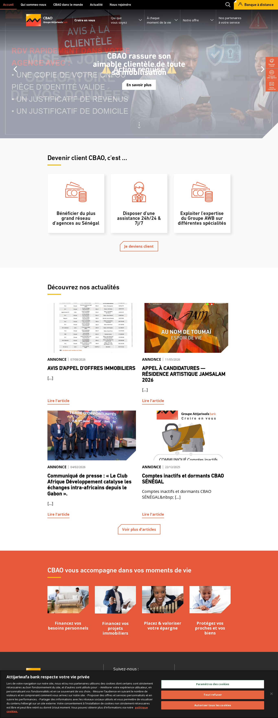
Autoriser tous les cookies (212, 705)
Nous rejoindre (120, 5)
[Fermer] (271, 693)
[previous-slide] (15, 69)
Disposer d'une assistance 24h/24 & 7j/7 (139, 218)
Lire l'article (58, 400)
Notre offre (191, 20)
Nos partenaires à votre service (230, 20)
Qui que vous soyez (119, 20)
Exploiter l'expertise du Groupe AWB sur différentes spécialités (202, 218)
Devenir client (272, 65)
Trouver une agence (272, 77)
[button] (226, 5)
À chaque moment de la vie (159, 20)
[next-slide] (263, 69)
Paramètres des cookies (212, 684)
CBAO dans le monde (68, 5)
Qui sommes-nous (33, 5)
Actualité (96, 5)
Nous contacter (272, 88)
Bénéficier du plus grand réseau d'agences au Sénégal (76, 218)
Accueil (8, 5)
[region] (139, 694)
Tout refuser (213, 694)
